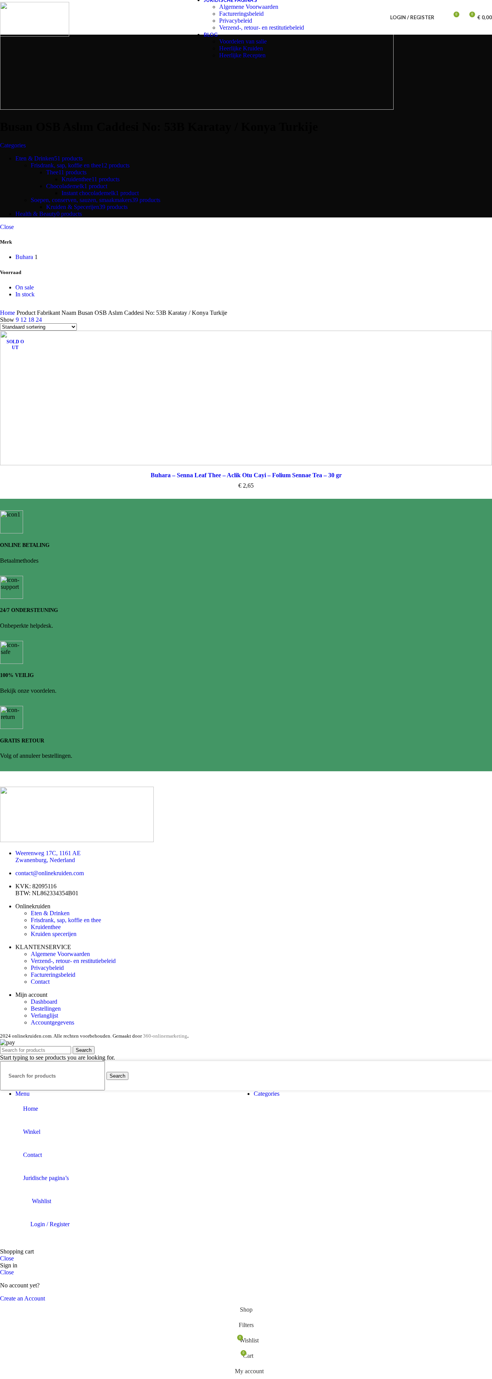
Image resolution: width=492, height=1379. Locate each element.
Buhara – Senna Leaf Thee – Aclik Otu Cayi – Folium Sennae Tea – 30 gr (246, 475)
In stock (25, 294)
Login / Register (50, 1224)
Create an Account (22, 1298)
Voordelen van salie (243, 41)
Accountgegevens (52, 1022)
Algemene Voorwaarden (248, 6)
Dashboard (44, 1001)
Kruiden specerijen (53, 934)
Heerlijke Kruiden (241, 48)
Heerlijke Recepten (242, 55)
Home (8, 312)
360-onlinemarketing (165, 1036)
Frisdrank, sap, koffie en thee (66, 920)
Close (7, 227)
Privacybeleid (235, 20)
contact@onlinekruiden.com (49, 873)
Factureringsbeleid (241, 13)
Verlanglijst (44, 1015)
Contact (40, 981)
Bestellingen (46, 1008)
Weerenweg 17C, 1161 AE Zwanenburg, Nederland (48, 856)
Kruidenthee (46, 927)
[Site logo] (34, 34)
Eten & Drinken (50, 913)
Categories (13, 145)
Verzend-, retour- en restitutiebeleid (261, 27)
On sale (24, 287)
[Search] (442, 17)
